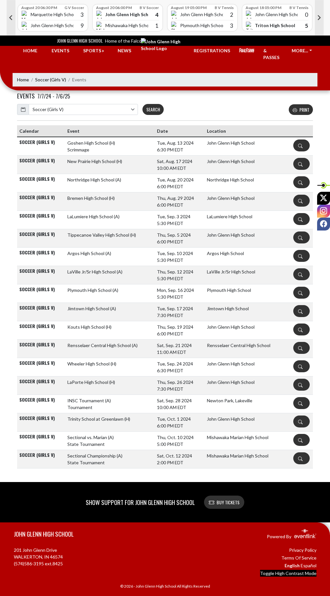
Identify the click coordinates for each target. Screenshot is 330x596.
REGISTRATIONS (212, 50)
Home (23, 79)
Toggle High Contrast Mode (288, 573)
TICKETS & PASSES (273, 50)
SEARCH (153, 109)
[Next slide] (319, 18)
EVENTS (60, 50)
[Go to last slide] (10, 18)
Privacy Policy (302, 550)
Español (308, 565)
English (292, 565)
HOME (30, 50)
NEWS (124, 50)
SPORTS (92, 50)
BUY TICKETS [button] (228, 502)
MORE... (300, 50)
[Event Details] (301, 145)
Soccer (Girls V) (50, 79)
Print (304, 109)
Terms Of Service (298, 557)
